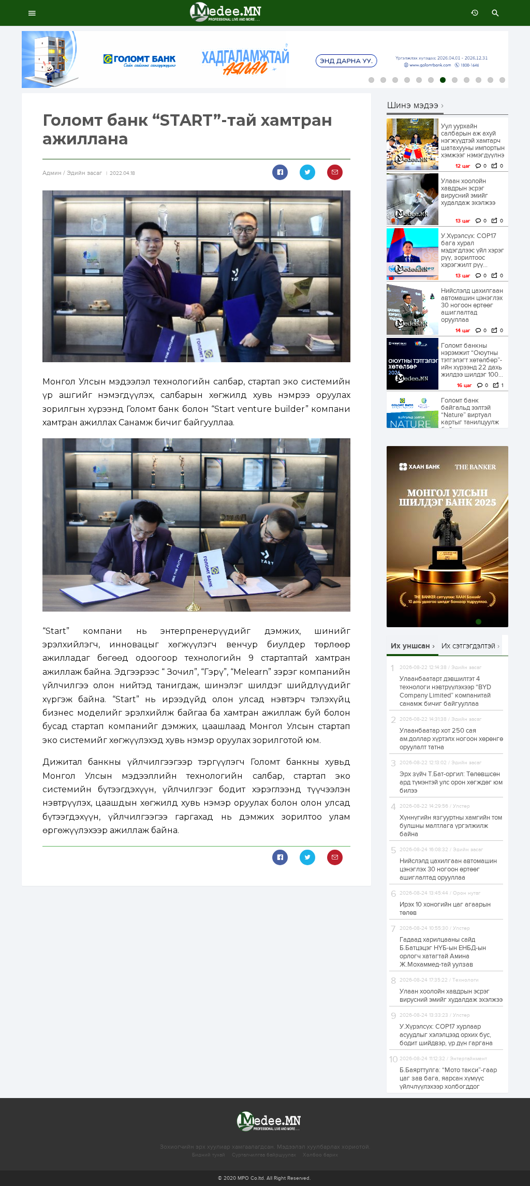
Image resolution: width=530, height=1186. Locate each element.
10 (478, 80)
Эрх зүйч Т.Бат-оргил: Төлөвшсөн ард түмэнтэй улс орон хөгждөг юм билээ (451, 782)
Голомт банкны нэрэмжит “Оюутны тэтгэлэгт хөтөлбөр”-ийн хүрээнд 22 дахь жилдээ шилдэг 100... (472, 360)
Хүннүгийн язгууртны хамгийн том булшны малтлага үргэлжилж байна (451, 825)
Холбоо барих (320, 1155)
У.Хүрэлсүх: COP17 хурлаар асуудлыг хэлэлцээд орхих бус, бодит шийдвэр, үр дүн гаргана (446, 1034)
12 (502, 80)
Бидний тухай (208, 1155)
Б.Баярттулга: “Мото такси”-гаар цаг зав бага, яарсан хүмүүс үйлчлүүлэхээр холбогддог (448, 1078)
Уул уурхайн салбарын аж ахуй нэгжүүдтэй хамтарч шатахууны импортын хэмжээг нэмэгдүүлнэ (473, 141)
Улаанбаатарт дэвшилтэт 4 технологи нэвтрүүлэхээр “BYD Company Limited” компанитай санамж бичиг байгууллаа (445, 691)
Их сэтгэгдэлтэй (468, 645)
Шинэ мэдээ (412, 106)
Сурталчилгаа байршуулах (264, 1155)
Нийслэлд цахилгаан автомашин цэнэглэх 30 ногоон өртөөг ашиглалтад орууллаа (472, 305)
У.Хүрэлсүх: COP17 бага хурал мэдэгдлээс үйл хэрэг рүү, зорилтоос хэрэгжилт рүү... (472, 250)
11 (490, 80)
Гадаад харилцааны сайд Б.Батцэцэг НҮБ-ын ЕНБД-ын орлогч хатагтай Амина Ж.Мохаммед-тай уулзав (443, 952)
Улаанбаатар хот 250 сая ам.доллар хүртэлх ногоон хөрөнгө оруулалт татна (451, 739)
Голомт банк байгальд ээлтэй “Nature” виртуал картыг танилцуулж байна (470, 415)
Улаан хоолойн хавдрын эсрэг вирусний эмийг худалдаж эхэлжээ (468, 191)
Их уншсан (410, 646)
